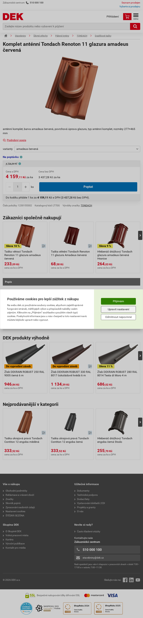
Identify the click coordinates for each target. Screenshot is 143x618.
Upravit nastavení (118, 309)
